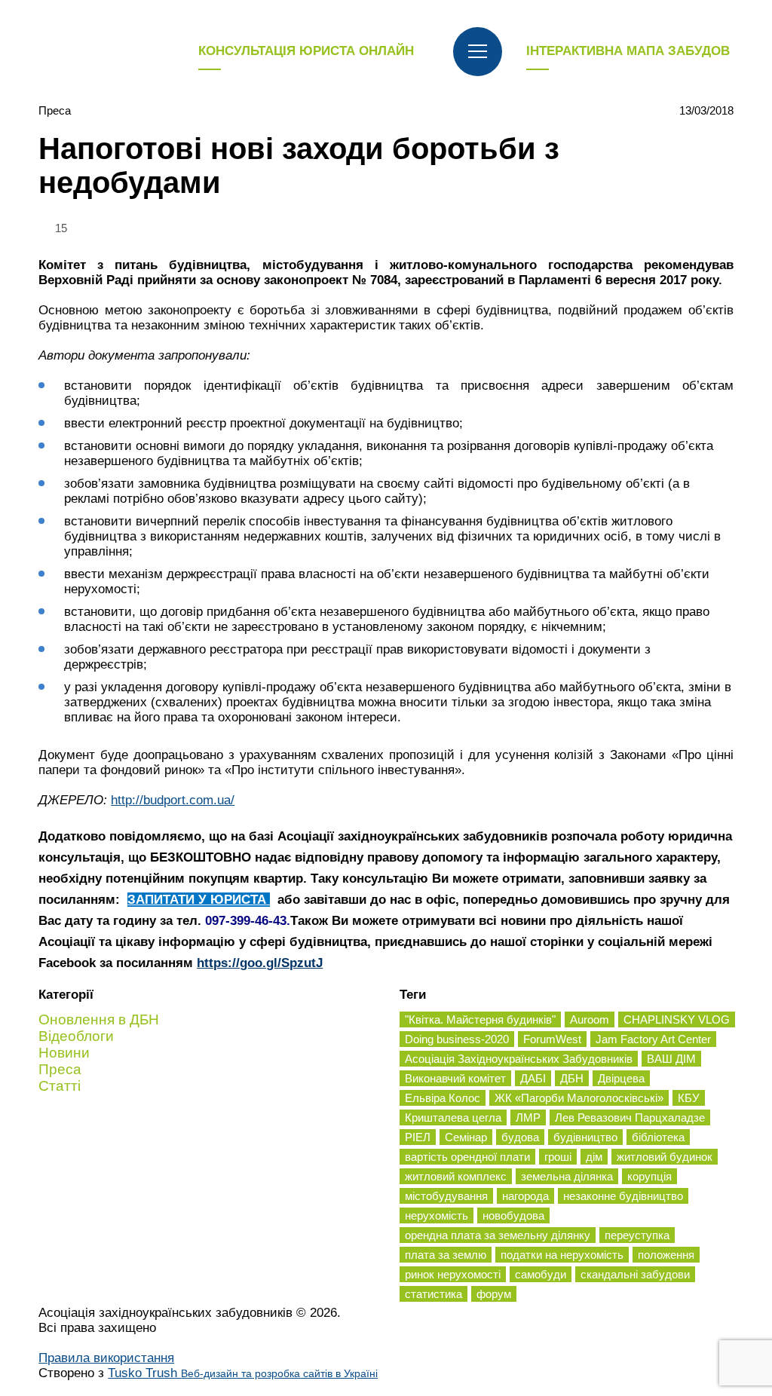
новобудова (513, 1215)
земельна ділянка (567, 1176)
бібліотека (658, 1137)
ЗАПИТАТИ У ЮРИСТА (198, 899)
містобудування (446, 1195)
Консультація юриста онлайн (306, 51)
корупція (649, 1176)
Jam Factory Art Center (653, 1039)
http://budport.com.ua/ (172, 800)
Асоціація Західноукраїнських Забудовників (519, 1058)
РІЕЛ (417, 1137)
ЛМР (528, 1117)
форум (493, 1293)
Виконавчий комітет (455, 1078)
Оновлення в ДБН (98, 1019)
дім (594, 1156)
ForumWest (552, 1039)
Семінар (466, 1137)
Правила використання (106, 1358)
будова (520, 1137)
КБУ (689, 1097)
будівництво (585, 1137)
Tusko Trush (243, 1373)
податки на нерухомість (562, 1254)
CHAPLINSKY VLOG (676, 1019)
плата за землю (445, 1254)
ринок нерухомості (453, 1274)
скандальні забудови (635, 1274)
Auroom (589, 1019)
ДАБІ (533, 1078)
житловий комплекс (456, 1176)
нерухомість (436, 1215)
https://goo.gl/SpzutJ (260, 963)
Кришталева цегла (453, 1117)
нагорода (525, 1195)
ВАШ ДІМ (671, 1058)
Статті (59, 1086)
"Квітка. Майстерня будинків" (480, 1019)
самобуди (540, 1274)
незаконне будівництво (623, 1195)
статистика (433, 1293)
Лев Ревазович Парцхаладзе (630, 1117)
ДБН (572, 1078)
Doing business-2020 (457, 1039)
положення (666, 1254)
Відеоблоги (76, 1036)
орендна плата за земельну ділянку (497, 1235)
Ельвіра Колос (442, 1097)
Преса (54, 110)
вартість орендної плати (467, 1156)
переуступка (637, 1235)
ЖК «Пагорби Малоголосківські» (579, 1097)
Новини (64, 1053)
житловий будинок (664, 1156)
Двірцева (621, 1078)
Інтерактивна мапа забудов (628, 51)
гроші (557, 1156)
